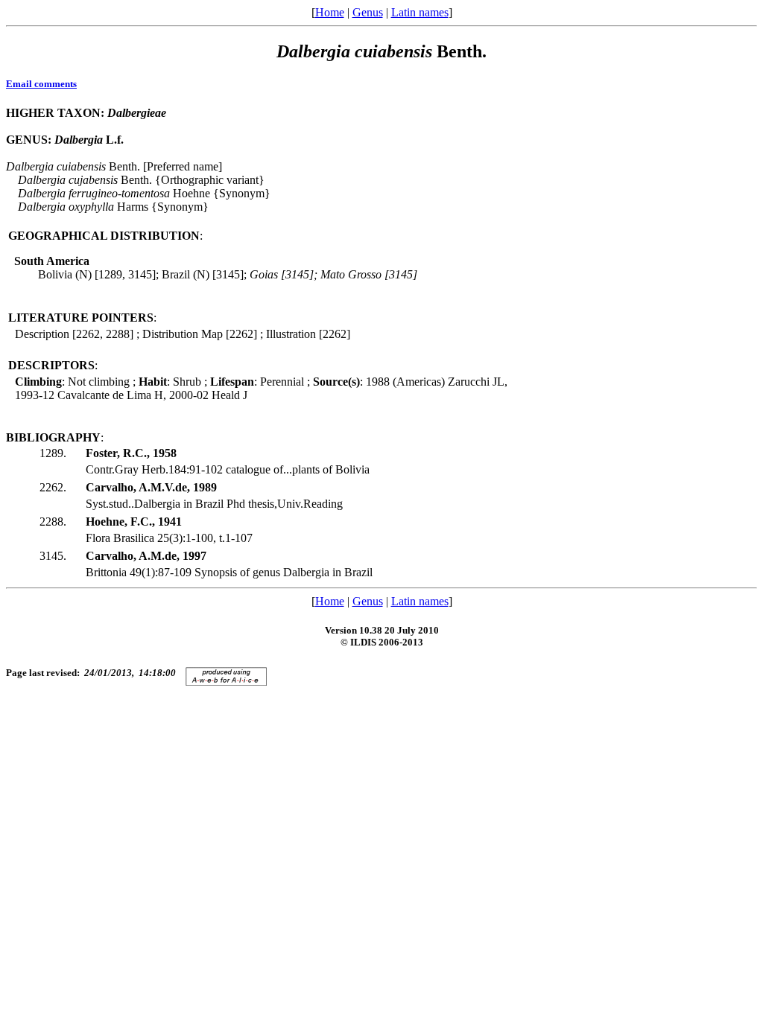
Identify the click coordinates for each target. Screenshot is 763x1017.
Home (329, 12)
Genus (367, 12)
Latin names (420, 12)
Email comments (41, 83)
